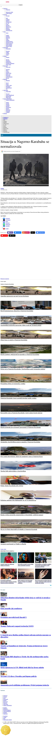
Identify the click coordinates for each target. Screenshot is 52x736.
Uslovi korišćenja (7, 711)
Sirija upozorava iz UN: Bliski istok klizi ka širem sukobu (22, 667)
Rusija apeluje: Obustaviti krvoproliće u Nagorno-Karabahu (20, 354)
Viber (6, 221)
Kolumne (5, 131)
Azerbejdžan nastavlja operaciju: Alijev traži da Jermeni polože (21, 325)
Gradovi (5, 121)
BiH (4, 120)
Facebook (7, 218)
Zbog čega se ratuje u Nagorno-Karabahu (14, 340)
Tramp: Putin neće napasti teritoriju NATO (17, 626)
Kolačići (5, 712)
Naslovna (5, 8)
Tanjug (2, 188)
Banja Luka (5, 128)
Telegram (7, 223)
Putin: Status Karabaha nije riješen (12, 486)
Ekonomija (5, 47)
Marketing (5, 708)
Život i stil (5, 65)
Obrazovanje (6, 123)
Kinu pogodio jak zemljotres (11, 608)
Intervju (5, 129)
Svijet (4, 126)
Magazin (5, 79)
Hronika (5, 127)
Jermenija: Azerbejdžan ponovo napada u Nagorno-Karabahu (20, 442)
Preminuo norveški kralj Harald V (14, 617)
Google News (41, 232)
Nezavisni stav (6, 132)
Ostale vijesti (3, 549)
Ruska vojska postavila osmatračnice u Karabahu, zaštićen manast (22, 515)
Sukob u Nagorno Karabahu (7, 284)
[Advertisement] (26, 248)
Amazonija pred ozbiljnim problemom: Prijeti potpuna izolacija (25, 685)
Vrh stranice (4, 693)
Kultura (4, 56)
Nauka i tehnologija (7, 98)
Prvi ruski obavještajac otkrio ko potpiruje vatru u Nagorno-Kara (22, 456)
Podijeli (3, 215)
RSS (4, 718)
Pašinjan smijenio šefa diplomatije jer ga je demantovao (18, 500)
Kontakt (5, 707)
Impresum (5, 713)
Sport (4, 31)
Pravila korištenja (7, 710)
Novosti (5, 14)
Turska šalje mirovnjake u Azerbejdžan (13, 471)
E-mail (6, 228)
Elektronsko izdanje (7, 719)
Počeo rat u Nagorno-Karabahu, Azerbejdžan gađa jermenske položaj (23, 369)
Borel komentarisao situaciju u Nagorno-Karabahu (17, 311)
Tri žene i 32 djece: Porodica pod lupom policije (19, 676)
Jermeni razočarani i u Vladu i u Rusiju (13, 544)
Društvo (5, 122)
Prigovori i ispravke (5, 278)
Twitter (4, 717)
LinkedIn (7, 226)
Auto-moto (5, 90)
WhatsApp (7, 224)
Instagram (27, 232)
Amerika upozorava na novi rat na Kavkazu (15, 296)
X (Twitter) (7, 220)
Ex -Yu (4, 124)
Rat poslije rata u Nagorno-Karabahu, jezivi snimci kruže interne (21, 413)
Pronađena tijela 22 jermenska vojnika (13, 383)
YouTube (5, 235)
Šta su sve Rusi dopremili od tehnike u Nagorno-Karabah (19, 529)
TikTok (13, 235)
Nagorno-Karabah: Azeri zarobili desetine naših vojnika (18, 398)
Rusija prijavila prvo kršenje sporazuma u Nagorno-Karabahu (21, 427)
